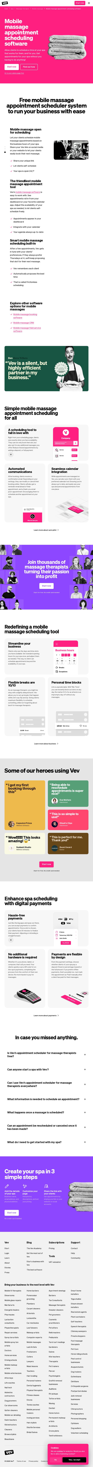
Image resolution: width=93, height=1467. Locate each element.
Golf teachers (76, 1321)
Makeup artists (33, 1332)
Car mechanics (33, 1323)
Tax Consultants (55, 1300)
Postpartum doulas (79, 1391)
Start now (80, 3)
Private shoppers (78, 1336)
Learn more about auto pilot (45, 530)
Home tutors (54, 1413)
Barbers (52, 1295)
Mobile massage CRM (23, 322)
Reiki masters (54, 1332)
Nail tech (8, 1387)
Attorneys (9, 1378)
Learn (7, 1258)
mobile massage (38, 1060)
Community (75, 1258)
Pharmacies (9, 1314)
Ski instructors (11, 1424)
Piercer (52, 1371)
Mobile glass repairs (13, 1300)
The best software (34, 1270)
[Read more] (11, 454)
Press (7, 1272)
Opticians (75, 1423)
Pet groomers (54, 1314)
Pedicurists (53, 1337)
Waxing (52, 1403)
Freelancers (32, 1352)
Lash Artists (32, 1347)
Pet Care (74, 1349)
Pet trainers (54, 1366)
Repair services (11, 1332)
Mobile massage (37, 8)
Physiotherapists (12, 1328)
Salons (51, 1352)
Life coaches (10, 1383)
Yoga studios (76, 1299)
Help (73, 1253)
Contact (74, 1248)
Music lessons (32, 1366)
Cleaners (8, 1429)
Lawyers (30, 1361)
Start (6, 8)
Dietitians (75, 1381)
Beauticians (9, 1439)
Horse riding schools (79, 1354)
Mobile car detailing (13, 1415)
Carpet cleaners (33, 1308)
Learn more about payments (45, 1015)
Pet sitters (53, 1328)
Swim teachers (11, 1420)
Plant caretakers (78, 1317)
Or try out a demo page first (14, 73)
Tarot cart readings (57, 1342)
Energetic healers (12, 1310)
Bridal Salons (32, 1432)
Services (74, 1404)
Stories (8, 1267)
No (55, 1460)
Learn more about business (45, 743)
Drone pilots (54, 1431)
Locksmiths (31, 1318)
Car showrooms (11, 1405)
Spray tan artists (12, 1337)
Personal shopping (78, 1418)
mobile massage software (27, 192)
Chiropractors (77, 1409)
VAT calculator (55, 1262)
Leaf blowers (32, 1328)
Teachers (30, 1371)
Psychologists (54, 1376)
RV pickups (53, 1394)
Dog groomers (10, 1400)
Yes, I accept (74, 1459)
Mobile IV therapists (13, 1290)
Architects (53, 1426)
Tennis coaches (33, 1405)
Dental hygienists (34, 1385)
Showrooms (9, 1295)
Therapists (53, 1361)
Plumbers (31, 1303)
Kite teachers (54, 1356)
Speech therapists (78, 1326)
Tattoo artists (54, 1398)
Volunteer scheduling (79, 1433)
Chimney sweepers (79, 1331)
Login (7, 1253)
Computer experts (34, 1337)
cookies (60, 1451)
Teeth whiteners (55, 1435)
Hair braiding (32, 1376)
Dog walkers (76, 1428)
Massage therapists (57, 1305)
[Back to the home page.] (5, 3)
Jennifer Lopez (27, 1090)
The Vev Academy (34, 1248)
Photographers (77, 1413)
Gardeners (53, 1347)
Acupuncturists (77, 1367)
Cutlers (30, 1356)
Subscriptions (56, 1242)
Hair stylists (32, 1422)
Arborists (31, 1313)
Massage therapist (22, 8)
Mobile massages (34, 1342)
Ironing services (33, 1418)
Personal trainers (34, 1380)
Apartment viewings (57, 1290)
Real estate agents (79, 1312)
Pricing (51, 1248)
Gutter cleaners (11, 1410)
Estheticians (76, 1376)
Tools (52, 1256)
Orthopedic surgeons (79, 1386)
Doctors (8, 1350)
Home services (11, 1355)
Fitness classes (33, 1395)
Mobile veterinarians (13, 1373)
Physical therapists (35, 1390)
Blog (29, 1242)
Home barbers (33, 1290)
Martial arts (9, 1305)
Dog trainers (76, 1372)
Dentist (52, 1408)
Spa (12, 8)
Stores (29, 1400)
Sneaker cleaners (56, 1310)
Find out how (29, 66)
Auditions (52, 1389)
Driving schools (11, 1360)
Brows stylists (10, 1434)
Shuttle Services (33, 1427)
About (7, 1263)
